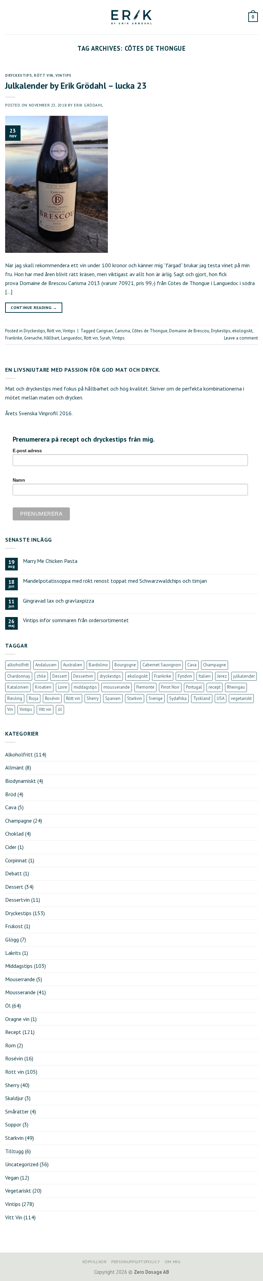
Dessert (59, 676)
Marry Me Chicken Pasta (50, 561)
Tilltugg (14, 1151)
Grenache (33, 338)
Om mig (173, 1261)
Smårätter (17, 1111)
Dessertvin (83, 676)
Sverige (156, 698)
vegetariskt (241, 698)
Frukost (14, 926)
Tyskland (201, 698)
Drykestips (220, 331)
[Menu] (9, 17)
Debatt (13, 873)
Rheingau (236, 687)
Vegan (12, 1177)
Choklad (14, 833)
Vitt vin (45, 709)
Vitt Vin (13, 1217)
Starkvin (134, 698)
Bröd (10, 794)
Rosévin (52, 698)
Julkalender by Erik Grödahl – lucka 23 (76, 85)
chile (41, 676)
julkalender (244, 676)
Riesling (14, 698)
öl (60, 709)
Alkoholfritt (19, 754)
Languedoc (71, 338)
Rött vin (43, 75)
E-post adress (27, 450)
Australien (72, 665)
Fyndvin (185, 676)
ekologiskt (242, 331)
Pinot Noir (170, 687)
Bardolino (98, 665)
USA (220, 698)
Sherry (93, 698)
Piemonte (145, 687)
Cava (192, 665)
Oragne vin (17, 1018)
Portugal (194, 687)
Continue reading (34, 307)
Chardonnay (18, 676)
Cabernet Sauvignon (161, 665)
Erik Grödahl (88, 105)
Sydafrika (178, 698)
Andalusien (46, 665)
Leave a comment (241, 338)
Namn (19, 480)
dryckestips (110, 676)
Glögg (12, 939)
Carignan (104, 331)
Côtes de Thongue (149, 331)
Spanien (113, 698)
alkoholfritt (18, 665)
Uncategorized (21, 1164)
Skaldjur (14, 1098)
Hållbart (51, 338)
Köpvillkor (95, 1261)
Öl (8, 1005)
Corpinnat (16, 860)
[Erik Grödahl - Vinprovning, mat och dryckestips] (131, 17)
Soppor (13, 1124)
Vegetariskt (18, 1190)
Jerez (222, 676)
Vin (10, 709)
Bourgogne (125, 665)
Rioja (33, 698)
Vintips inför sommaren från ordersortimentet (76, 620)
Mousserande (20, 992)
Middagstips (19, 965)
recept (215, 687)
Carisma (122, 331)
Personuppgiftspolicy (135, 1261)
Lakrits (13, 952)
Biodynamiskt (20, 780)
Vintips (63, 75)
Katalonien (17, 687)
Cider (10, 846)
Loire (62, 687)
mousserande (116, 687)
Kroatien (43, 687)
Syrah (105, 338)
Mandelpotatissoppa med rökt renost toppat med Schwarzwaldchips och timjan (115, 581)
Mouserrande (20, 979)
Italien (205, 676)
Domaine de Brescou (189, 331)
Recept (13, 1032)
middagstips (85, 687)
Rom (10, 1045)
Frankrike (13, 338)
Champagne (214, 665)
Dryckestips (18, 75)
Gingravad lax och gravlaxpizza (58, 601)
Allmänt (14, 767)
